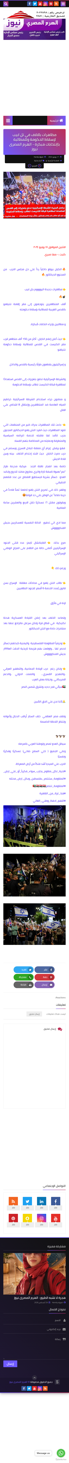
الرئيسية (54, 120)
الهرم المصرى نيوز (18, 1382)
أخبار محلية (38, 160)
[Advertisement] (34, 77)
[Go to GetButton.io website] (61, 1459)
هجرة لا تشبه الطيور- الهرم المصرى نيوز (40, 1297)
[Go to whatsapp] (61, 1453)
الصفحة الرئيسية (53, 160)
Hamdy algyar (57, 1302)
